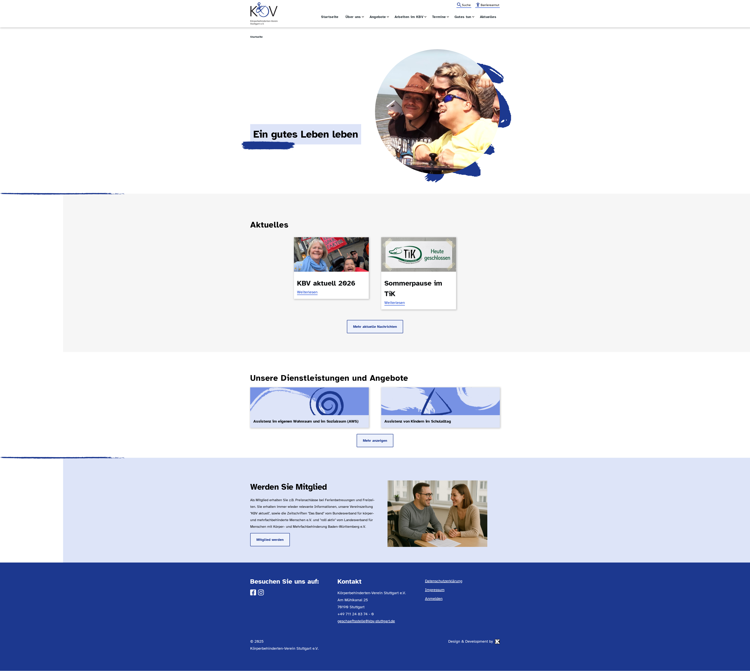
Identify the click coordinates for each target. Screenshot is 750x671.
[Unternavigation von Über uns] (365, 17)
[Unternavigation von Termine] (450, 17)
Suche (466, 5)
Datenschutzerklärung (443, 581)
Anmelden (434, 598)
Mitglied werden (270, 540)
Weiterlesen (307, 292)
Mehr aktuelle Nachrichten (375, 326)
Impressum (435, 589)
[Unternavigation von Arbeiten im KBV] (427, 17)
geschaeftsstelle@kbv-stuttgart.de (366, 621)
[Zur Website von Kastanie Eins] (497, 641)
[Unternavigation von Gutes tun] (475, 17)
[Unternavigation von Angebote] (390, 17)
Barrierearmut (490, 5)
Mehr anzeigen (375, 440)
